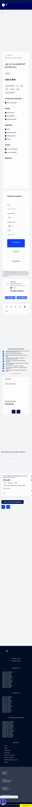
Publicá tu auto (7, 750)
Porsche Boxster (10, 401)
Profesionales (7, 752)
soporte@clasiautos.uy (16, 660)
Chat (11, 297)
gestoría (7, 271)
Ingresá (5, 748)
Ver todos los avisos (16, 290)
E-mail (23, 297)
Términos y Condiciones (9, 757)
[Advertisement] (16, 331)
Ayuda (5, 745)
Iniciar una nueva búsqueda (12, 502)
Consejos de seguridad (9, 755)
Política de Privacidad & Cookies (10, 759)
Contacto (6, 762)
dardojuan (13, 281)
